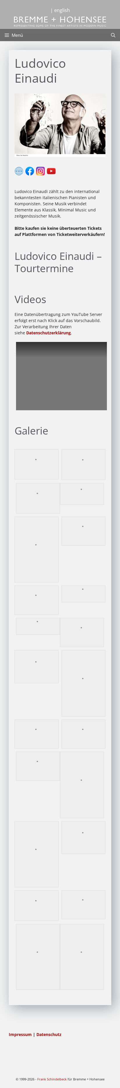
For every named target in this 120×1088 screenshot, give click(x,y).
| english (60, 10)
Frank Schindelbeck (52, 1079)
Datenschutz (48, 1034)
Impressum (21, 1034)
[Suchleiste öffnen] (113, 35)
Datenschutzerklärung (48, 333)
